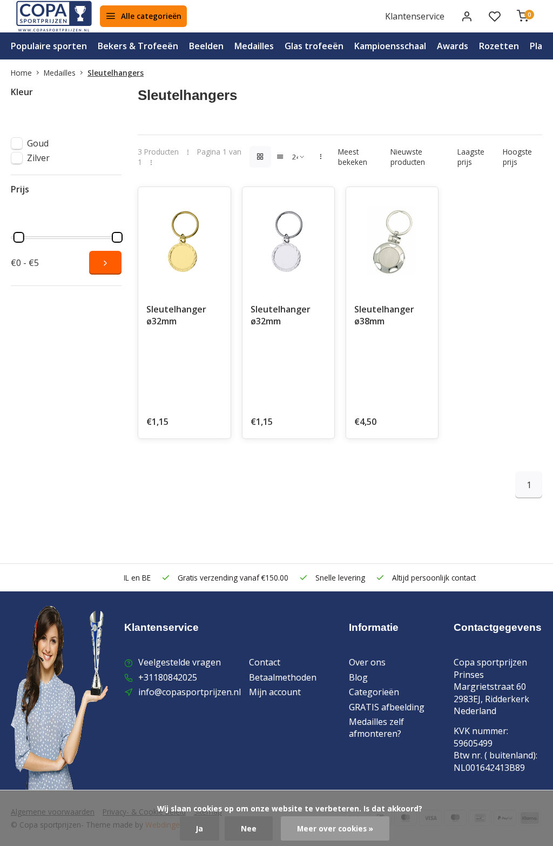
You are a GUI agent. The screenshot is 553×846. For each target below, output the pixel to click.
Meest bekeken (352, 156)
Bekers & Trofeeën (138, 46)
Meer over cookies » (335, 828)
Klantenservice (414, 16)
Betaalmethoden (282, 677)
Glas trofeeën (314, 46)
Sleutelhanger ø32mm (176, 315)
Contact (264, 662)
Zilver (38, 158)
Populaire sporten (49, 46)
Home (21, 73)
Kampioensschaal (390, 46)
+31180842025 (167, 677)
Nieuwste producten (407, 156)
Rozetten (499, 46)
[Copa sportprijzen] (54, 16)
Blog (358, 677)
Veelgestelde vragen (179, 662)
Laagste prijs (470, 156)
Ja (199, 828)
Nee (249, 828)
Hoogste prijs (517, 156)
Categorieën (374, 692)
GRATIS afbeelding (386, 707)
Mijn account (275, 692)
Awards (452, 46)
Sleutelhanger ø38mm (384, 315)
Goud (38, 143)
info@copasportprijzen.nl (189, 692)
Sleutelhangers (115, 73)
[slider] (19, 237)
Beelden (206, 46)
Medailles (254, 46)
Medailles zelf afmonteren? (376, 728)
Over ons (367, 662)
